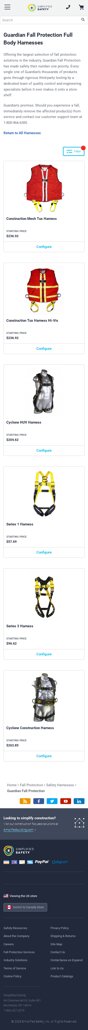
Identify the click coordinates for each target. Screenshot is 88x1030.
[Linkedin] (79, 801)
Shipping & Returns (63, 936)
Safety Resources (15, 928)
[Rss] (25, 801)
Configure (44, 247)
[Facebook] (38, 801)
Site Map (56, 944)
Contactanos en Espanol (66, 960)
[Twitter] (52, 801)
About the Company (16, 936)
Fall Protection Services (19, 952)
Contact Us (57, 952)
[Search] (83, 20)
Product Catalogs (61, 976)
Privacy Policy (59, 928)
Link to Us (57, 968)
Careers (9, 944)
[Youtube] (65, 801)
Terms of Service (15, 968)
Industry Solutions (15, 960)
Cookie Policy (12, 976)
